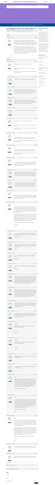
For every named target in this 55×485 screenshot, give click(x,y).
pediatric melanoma (42, 85)
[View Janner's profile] (9, 420)
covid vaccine (40, 64)
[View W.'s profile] (9, 66)
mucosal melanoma (42, 81)
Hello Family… (41, 61)
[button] (45, 1)
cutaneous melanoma (12, 465)
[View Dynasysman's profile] (9, 137)
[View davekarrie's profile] (9, 42)
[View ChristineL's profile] (10, 102)
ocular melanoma (41, 82)
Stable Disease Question (42, 72)
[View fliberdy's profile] (10, 379)
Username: (7, 474)
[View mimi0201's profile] (9, 448)
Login (51, 1)
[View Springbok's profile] (10, 268)
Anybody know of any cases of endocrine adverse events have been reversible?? (43, 68)
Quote (35, 37)
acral (40, 84)
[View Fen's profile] (9, 162)
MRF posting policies (45, 51)
